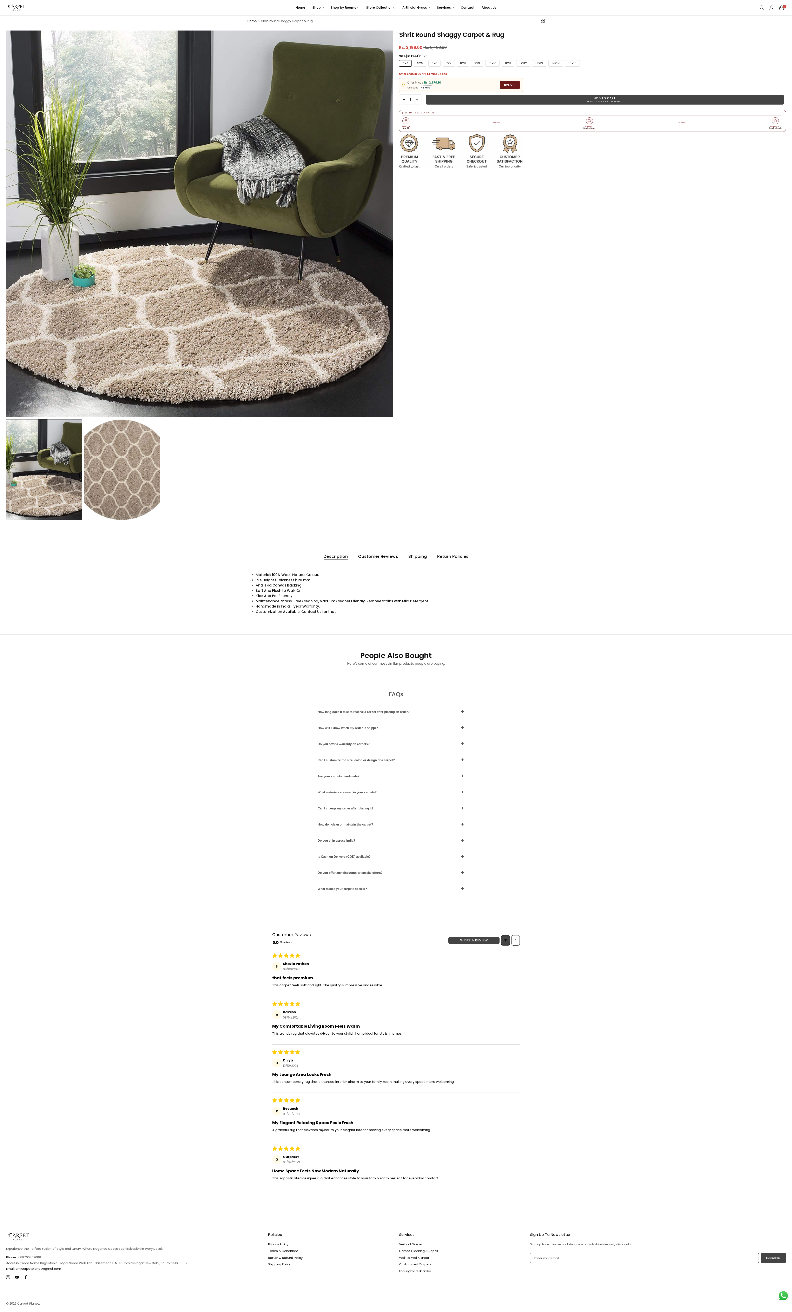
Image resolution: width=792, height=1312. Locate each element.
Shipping (417, 556)
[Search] (762, 7)
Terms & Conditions (283, 1251)
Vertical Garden (411, 1244)
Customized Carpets (415, 1264)
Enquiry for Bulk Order (415, 1271)
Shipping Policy (279, 1264)
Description (336, 556)
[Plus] (417, 99)
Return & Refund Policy (285, 1257)
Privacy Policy (278, 1244)
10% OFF (510, 85)
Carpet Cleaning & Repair (418, 1251)
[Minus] (404, 99)
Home (252, 21)
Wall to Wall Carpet (414, 1257)
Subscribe (773, 1258)
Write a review (474, 940)
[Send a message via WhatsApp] (783, 1295)
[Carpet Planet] (16, 7)
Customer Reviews (378, 556)
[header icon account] (772, 7)
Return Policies (453, 556)
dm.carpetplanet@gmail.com (33, 1268)
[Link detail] (8, 1277)
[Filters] (505, 940)
